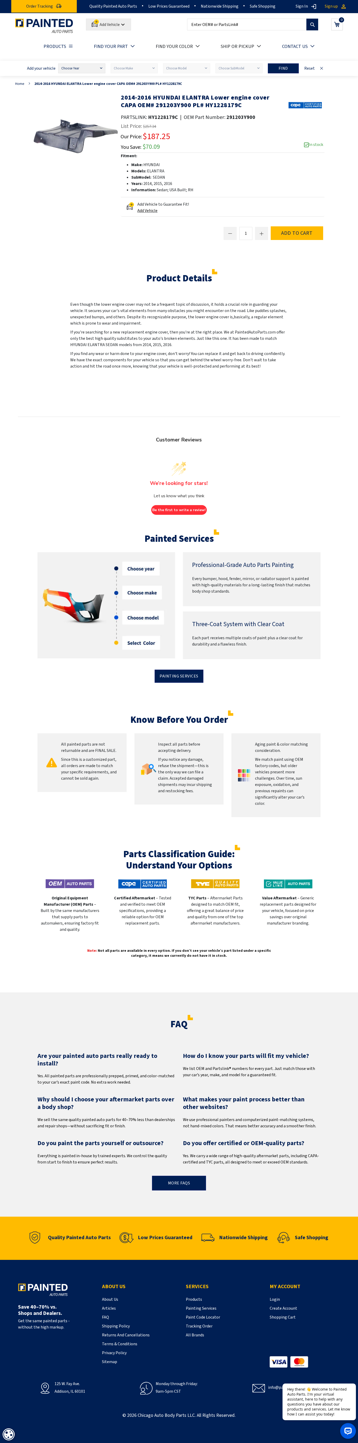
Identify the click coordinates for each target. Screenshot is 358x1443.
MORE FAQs (179, 1183)
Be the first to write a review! (179, 509)
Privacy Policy (114, 1353)
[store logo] (44, 26)
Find (283, 68)
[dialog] (9, 1434)
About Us (110, 1299)
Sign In (302, 6)
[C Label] (305, 105)
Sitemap (109, 1362)
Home (19, 83)
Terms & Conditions (119, 1344)
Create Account (283, 1308)
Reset (309, 68)
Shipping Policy (116, 1326)
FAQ (105, 1317)
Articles (109, 1308)
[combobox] (252, 24)
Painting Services (179, 676)
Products (194, 1299)
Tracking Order (199, 1326)
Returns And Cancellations (126, 1335)
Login (275, 1299)
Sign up (331, 6)
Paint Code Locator (203, 1317)
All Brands (195, 1335)
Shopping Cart (283, 1317)
